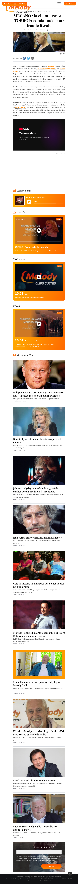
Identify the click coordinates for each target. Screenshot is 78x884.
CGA (48, 877)
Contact (26, 877)
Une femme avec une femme (46, 69)
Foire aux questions (36, 877)
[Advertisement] (39, 169)
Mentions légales (56, 877)
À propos (20, 877)
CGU (44, 877)
